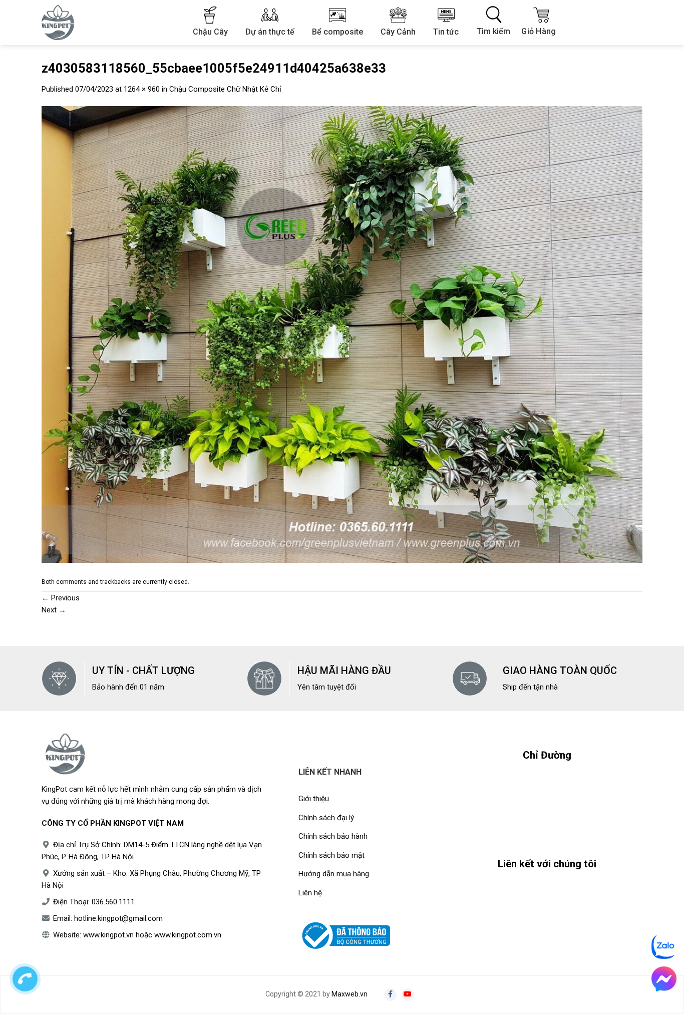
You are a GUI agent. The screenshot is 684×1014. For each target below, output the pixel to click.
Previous (61, 597)
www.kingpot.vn (108, 934)
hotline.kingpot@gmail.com (118, 918)
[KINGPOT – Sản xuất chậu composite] (64, 22)
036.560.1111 (113, 901)
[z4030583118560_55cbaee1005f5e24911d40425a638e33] (342, 334)
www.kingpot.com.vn (187, 934)
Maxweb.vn (349, 994)
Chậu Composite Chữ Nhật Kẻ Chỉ (225, 89)
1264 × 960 (142, 89)
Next (54, 609)
